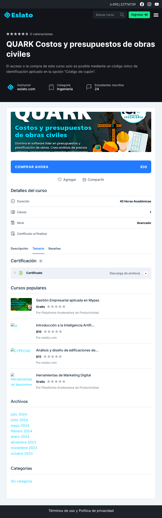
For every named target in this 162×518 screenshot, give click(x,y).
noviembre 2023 (24, 448)
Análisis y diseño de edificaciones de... (67, 350)
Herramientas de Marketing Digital (63, 375)
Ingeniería (65, 89)
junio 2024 (19, 420)
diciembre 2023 (23, 442)
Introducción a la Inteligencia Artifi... (65, 325)
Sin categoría (21, 481)
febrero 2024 (21, 431)
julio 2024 (19, 414)
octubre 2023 (22, 453)
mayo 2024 (20, 425)
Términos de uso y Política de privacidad (81, 510)
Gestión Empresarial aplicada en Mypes (67, 300)
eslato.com (26, 89)
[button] (156, 15)
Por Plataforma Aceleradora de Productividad (67, 312)
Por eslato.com (46, 337)
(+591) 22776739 (123, 4)
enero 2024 (20, 436)
